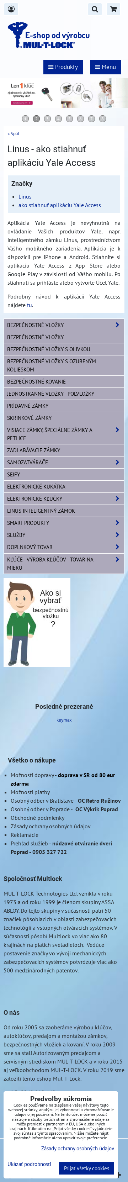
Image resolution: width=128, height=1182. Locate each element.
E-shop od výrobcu (57, 34)
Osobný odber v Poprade (40, 809)
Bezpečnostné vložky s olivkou (48, 349)
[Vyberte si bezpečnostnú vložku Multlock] (37, 664)
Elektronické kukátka (36, 486)
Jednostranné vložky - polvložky (50, 393)
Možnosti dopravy (32, 775)
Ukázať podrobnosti (29, 1164)
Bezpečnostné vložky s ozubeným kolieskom (51, 365)
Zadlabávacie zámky (33, 450)
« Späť (13, 134)
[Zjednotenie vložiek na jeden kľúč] (64, 106)
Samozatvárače (27, 462)
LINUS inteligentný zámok (41, 510)
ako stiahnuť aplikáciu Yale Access (59, 205)
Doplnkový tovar (30, 546)
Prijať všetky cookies (86, 1168)
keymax (64, 720)
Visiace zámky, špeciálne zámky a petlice (49, 434)
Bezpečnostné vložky (35, 324)
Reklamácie (24, 834)
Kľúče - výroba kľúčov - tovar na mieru (50, 563)
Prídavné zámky (27, 405)
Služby (16, 534)
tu (29, 304)
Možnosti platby (30, 792)
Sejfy (13, 474)
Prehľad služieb (29, 843)
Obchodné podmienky (37, 817)
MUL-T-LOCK (19, 893)
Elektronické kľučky (34, 498)
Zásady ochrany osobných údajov (51, 826)
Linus (25, 196)
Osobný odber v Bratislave (42, 800)
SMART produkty (28, 522)
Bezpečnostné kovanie (36, 381)
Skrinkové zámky (29, 417)
